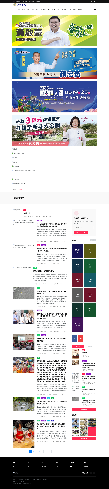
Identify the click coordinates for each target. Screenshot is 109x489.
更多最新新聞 (84, 409)
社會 (28, 9)
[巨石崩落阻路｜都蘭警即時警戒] (22, 268)
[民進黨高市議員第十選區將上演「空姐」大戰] (75, 422)
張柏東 (36, 284)
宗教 (33, 9)
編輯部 (26, 216)
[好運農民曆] (16, 210)
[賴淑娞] (54, 162)
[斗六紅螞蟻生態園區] (54, 153)
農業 (37, 9)
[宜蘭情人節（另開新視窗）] (54, 96)
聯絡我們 (38, 1)
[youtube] (94, 1)
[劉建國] (54, 149)
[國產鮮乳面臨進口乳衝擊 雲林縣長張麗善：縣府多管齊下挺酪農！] (23, 246)
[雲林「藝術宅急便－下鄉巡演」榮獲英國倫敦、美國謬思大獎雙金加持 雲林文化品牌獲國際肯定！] (92, 422)
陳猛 (39, 394)
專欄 (74, 9)
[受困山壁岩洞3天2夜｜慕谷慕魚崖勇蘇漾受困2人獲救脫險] (23, 293)
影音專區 (80, 9)
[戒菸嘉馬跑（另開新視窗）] (54, 166)
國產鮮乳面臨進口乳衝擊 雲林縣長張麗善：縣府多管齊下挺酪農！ (88, 378)
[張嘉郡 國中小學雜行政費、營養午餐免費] (54, 171)
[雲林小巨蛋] (54, 179)
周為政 (40, 441)
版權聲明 (45, 479)
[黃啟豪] (54, 30)
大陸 (70, 9)
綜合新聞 (43, 9)
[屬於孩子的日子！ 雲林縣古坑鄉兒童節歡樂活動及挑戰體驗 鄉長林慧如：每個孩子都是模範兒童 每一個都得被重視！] (83, 431)
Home (18, 9)
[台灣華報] (19, 4)
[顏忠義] (54, 63)
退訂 (84, 232)
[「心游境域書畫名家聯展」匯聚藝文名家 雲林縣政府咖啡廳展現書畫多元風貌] (23, 223)
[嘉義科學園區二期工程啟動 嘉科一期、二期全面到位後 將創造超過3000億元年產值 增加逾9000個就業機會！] (92, 431)
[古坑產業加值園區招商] (54, 184)
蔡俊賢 (40, 416)
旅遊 (53, 9)
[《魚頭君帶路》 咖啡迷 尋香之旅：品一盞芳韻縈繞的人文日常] (23, 404)
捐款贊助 (21, 479)
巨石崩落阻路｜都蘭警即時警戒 (43, 271)
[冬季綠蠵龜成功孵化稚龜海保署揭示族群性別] (75, 431)
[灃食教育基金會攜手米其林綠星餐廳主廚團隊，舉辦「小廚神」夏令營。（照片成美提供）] (23, 434)
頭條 (23, 9)
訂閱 (77, 232)
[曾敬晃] (54, 158)
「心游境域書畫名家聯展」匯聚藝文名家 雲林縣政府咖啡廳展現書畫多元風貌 (88, 365)
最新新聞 (78, 346)
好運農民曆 (26, 213)
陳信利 (40, 241)
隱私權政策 (38, 479)
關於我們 (31, 1)
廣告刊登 (25, 1)
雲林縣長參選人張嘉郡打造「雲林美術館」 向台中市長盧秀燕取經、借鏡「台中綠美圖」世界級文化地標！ (52, 316)
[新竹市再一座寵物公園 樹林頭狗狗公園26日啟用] (83, 422)
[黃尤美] (54, 130)
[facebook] (91, 1)
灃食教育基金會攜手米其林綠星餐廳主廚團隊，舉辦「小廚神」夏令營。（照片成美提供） (51, 426)
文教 (58, 9)
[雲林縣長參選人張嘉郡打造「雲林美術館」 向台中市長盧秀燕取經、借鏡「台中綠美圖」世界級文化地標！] (23, 317)
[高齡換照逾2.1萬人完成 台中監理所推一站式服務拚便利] (23, 342)
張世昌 (40, 353)
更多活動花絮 (84, 438)
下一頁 (48, 451)
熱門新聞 (90, 346)
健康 (49, 9)
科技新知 (64, 9)
